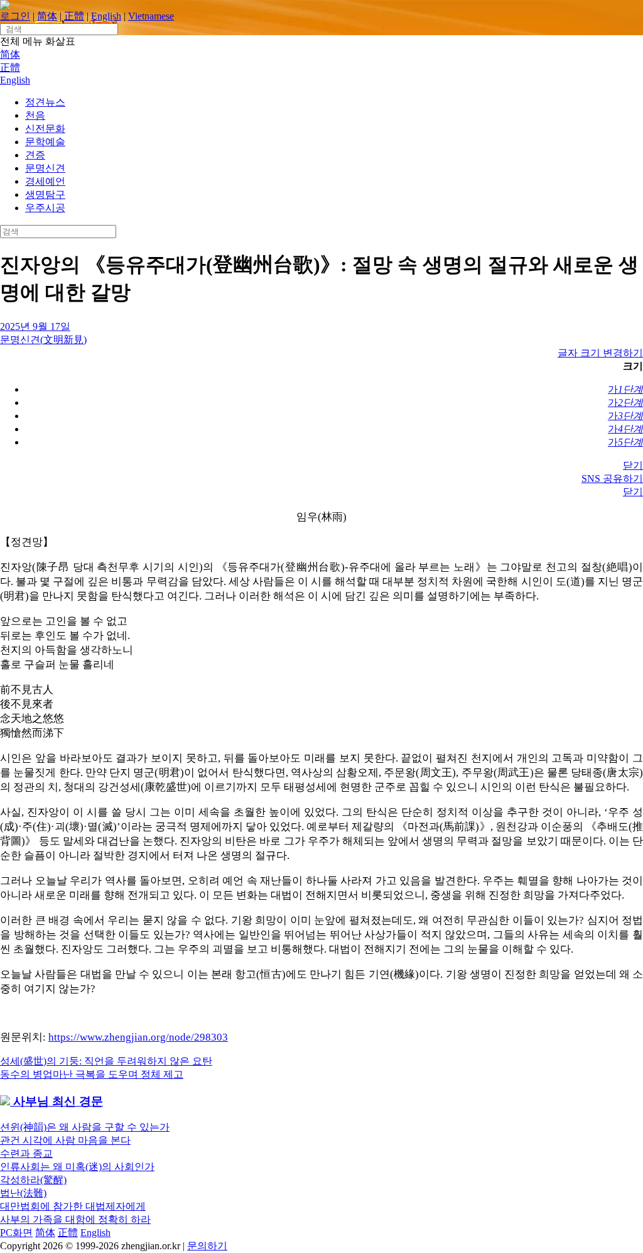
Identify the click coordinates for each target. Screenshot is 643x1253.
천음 (35, 115)
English (106, 16)
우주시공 (45, 207)
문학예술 (45, 141)
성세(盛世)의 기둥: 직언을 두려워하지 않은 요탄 (106, 1061)
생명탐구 (45, 194)
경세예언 (45, 181)
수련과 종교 (26, 1153)
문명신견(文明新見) (43, 339)
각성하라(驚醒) (33, 1179)
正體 (74, 16)
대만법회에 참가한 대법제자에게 (73, 1206)
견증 (35, 155)
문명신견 (45, 168)
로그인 (15, 16)
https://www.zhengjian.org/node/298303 (138, 1037)
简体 (47, 16)
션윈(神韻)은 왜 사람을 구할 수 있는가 (85, 1127)
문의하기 (207, 1245)
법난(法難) (23, 1193)
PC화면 (16, 1232)
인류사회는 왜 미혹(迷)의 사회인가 (77, 1166)
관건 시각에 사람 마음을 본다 (65, 1140)
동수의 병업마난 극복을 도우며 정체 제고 (91, 1074)
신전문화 (45, 128)
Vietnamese (151, 16)
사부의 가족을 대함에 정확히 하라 (75, 1219)
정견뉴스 (45, 102)
